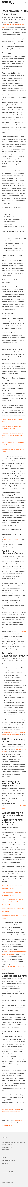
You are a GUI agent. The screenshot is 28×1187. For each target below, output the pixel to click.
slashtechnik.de (8, 1125)
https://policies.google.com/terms (11, 1111)
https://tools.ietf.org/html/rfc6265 (12, 539)
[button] (25, 3)
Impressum (5, 1163)
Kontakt (4, 1157)
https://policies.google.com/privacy (11, 1109)
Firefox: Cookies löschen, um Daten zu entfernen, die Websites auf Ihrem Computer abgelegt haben (14, 435)
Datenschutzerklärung (8, 1160)
